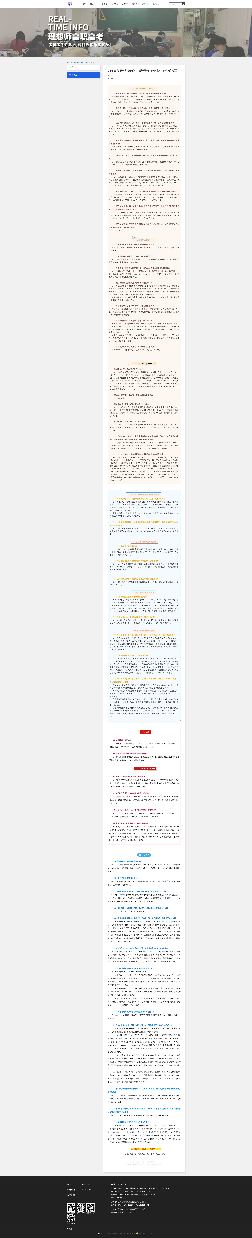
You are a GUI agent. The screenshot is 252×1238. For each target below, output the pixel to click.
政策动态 (145, 4)
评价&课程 (114, 4)
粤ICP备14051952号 (129, 1233)
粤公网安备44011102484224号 (146, 1233)
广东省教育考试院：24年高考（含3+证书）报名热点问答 (144, 1154)
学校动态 (73, 75)
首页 (84, 4)
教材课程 (135, 4)
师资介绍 (103, 4)
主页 (75, 62)
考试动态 (87, 62)
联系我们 (156, 4)
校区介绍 (93, 4)
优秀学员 (125, 4)
